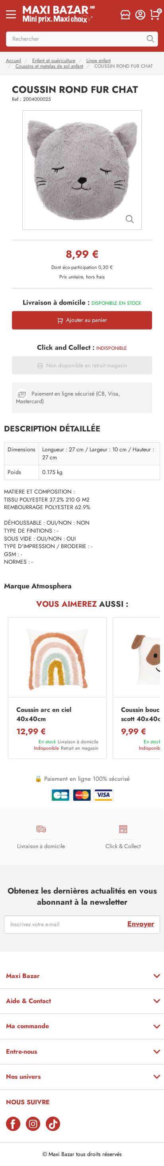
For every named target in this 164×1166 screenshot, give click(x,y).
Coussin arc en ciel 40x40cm (43, 714)
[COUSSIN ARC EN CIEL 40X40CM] (57, 659)
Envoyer (140, 924)
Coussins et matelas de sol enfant (49, 66)
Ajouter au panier (86, 320)
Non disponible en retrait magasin (86, 365)
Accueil (13, 60)
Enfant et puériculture (53, 60)
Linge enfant (98, 60)
